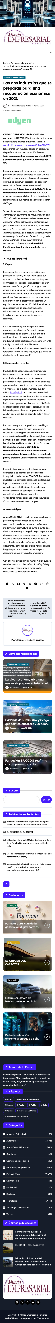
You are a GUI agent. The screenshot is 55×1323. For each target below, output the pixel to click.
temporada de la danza (17, 1116)
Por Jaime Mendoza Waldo (19, 106)
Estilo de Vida (13, 943)
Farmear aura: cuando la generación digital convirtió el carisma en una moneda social (28, 823)
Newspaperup (26, 1318)
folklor (34, 1105)
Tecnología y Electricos (17, 1207)
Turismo (10, 1214)
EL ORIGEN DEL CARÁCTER (20, 832)
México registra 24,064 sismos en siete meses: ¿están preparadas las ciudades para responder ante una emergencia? (29, 867)
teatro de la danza (27, 1111)
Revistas (10, 1194)
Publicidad (11, 1187)
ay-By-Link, (17, 392)
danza (9, 1099)
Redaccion (14, 687)
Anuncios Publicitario (16, 1134)
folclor (22, 1105)
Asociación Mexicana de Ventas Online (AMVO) (26, 145)
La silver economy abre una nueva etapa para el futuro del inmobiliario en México (26, 683)
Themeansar (43, 1318)
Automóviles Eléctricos (17, 1147)
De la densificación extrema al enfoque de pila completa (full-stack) (29, 855)
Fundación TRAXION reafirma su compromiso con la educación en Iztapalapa (26, 764)
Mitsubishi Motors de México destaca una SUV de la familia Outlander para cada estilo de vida (29, 843)
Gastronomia (12, 1180)
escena (9, 1105)
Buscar (13, 790)
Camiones (11, 1154)
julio (45, 1105)
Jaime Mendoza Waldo (30, 640)
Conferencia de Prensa (17, 1160)
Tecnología (12, 906)
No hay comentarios (13, 110)
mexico (9, 1111)
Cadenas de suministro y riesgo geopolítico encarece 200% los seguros (27, 723)
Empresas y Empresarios (14, 77)
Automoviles (12, 980)
